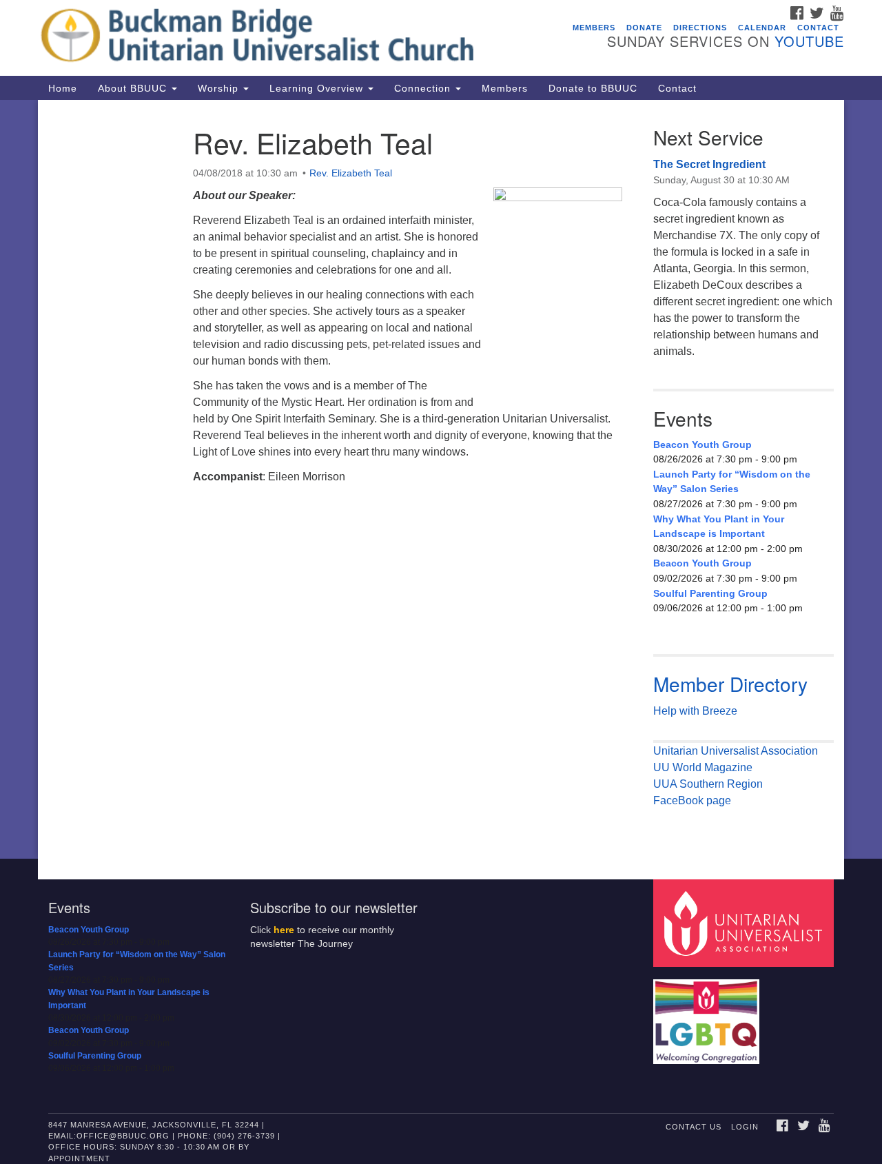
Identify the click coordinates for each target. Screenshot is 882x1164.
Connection (424, 88)
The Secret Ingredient (709, 164)
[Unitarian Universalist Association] (745, 922)
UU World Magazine (702, 767)
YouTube (809, 41)
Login (745, 1127)
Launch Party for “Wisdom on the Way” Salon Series (731, 482)
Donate (644, 27)
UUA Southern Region (708, 784)
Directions (700, 27)
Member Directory (730, 683)
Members (594, 27)
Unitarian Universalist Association (735, 751)
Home (62, 88)
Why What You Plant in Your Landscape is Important (718, 526)
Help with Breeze (695, 711)
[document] (441, 479)
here (284, 930)
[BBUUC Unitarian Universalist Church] (273, 38)
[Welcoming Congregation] (708, 1015)
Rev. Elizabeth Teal (350, 172)
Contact (818, 27)
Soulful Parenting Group (710, 593)
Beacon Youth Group (702, 444)
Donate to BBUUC (592, 88)
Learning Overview (318, 88)
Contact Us (693, 1127)
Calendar (762, 27)
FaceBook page (692, 800)
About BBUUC (134, 88)
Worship (220, 88)
